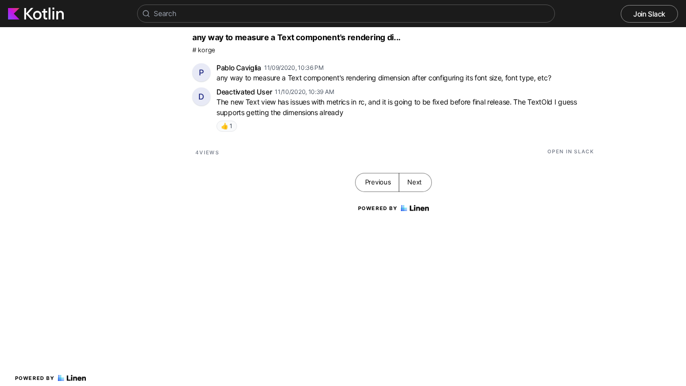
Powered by (35, 378)
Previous (378, 182)
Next (414, 182)
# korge (203, 50)
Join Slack (649, 14)
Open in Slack (570, 151)
